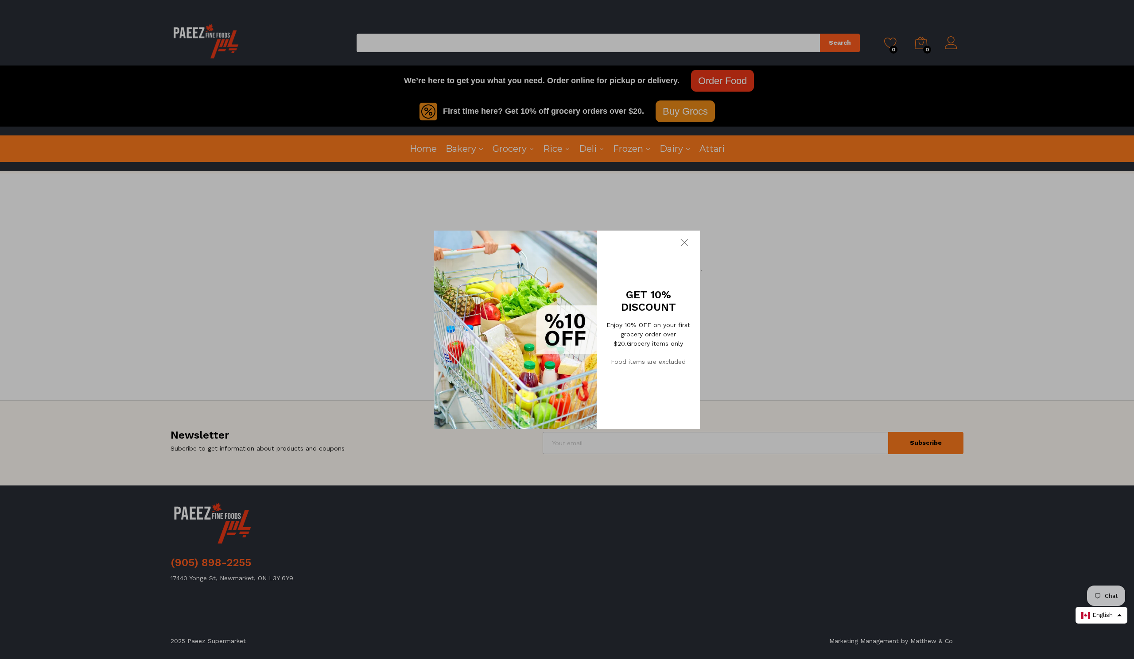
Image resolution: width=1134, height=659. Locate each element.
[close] (690, 242)
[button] (1101, 615)
